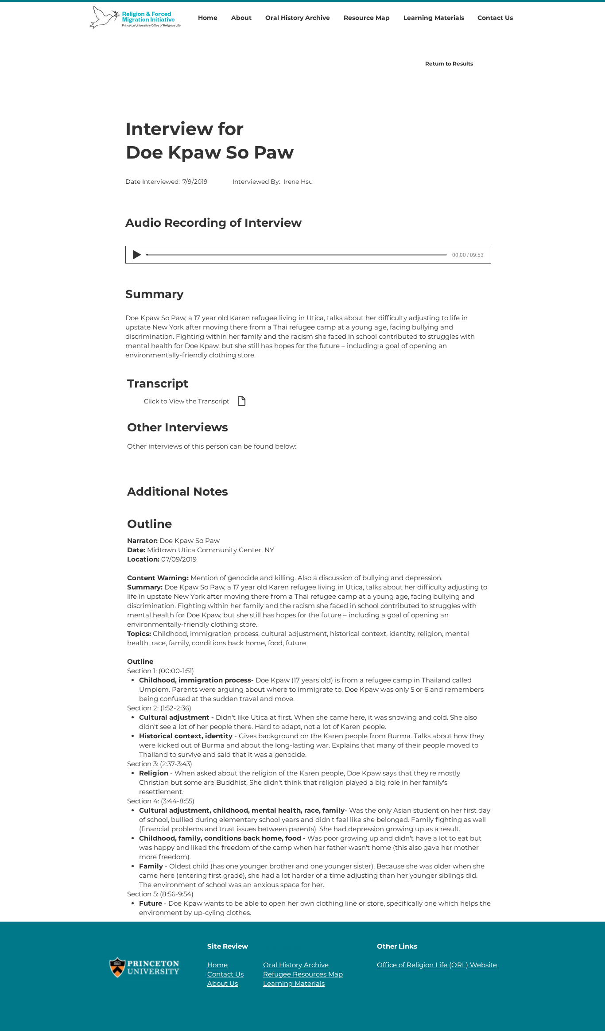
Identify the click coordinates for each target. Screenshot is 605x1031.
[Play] (137, 254)
